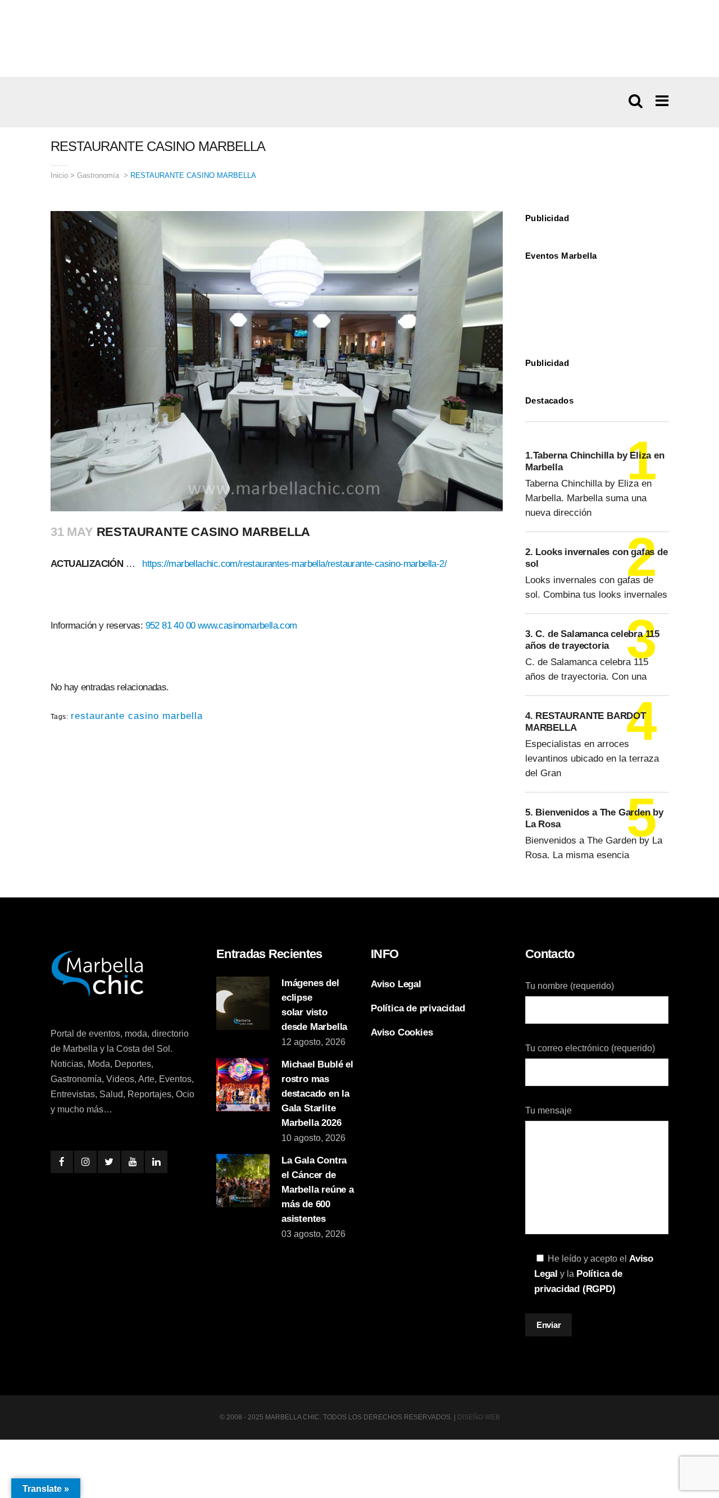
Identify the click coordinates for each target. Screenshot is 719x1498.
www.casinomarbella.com (247, 625)
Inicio (59, 175)
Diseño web (478, 1417)
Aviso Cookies (402, 1032)
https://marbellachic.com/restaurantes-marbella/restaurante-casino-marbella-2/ (294, 563)
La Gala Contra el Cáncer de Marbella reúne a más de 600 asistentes (317, 1189)
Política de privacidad (418, 1008)
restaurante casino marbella (137, 716)
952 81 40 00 (170, 625)
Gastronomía (98, 175)
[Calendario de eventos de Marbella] (596, 300)
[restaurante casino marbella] (359, 38)
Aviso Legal (396, 984)
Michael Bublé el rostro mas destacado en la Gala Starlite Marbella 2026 (317, 1093)
